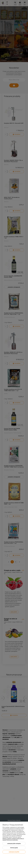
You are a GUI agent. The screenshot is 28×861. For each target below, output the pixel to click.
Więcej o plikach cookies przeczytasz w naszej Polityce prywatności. (13, 839)
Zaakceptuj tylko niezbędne (14, 843)
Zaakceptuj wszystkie (14, 852)
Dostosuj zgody (14, 847)
